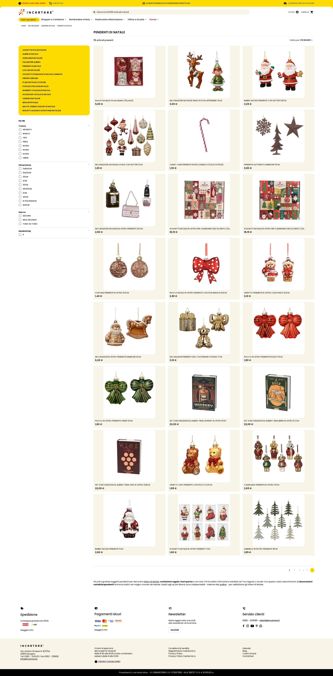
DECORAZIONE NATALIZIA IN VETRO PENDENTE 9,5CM (119, 228)
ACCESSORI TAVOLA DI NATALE (37, 94)
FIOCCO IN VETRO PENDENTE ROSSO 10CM (263, 356)
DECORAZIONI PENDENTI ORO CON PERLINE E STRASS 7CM (196, 356)
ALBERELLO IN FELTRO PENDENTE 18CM (261, 548)
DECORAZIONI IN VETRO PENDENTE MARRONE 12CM (118, 356)
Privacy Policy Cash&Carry (182, 656)
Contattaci (248, 656)
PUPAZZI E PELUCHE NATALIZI (36, 86)
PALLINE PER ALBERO (32, 62)
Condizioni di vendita (178, 648)
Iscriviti (175, 630)
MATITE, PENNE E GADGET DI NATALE (39, 106)
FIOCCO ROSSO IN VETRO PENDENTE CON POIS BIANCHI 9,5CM (198, 292)
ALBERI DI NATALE (30, 54)
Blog (244, 650)
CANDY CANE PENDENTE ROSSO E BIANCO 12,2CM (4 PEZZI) (196, 164)
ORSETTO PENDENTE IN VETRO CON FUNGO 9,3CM (267, 292)
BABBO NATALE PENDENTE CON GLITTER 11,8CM (265, 100)
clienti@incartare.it (270, 620)
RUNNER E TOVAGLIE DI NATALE (36, 90)
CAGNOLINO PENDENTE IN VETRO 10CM (261, 484)
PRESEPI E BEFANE (30, 78)
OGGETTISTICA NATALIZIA (34, 50)
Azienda (246, 648)
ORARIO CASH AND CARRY (33, 3)
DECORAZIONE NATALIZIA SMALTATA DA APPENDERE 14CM (196, 100)
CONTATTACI (57, 3)
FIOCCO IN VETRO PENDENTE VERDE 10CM (114, 420)
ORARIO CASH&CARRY (109, 661)
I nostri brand (249, 653)
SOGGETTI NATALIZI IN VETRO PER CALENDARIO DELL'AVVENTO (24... (200, 228)
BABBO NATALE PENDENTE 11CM (109, 548)
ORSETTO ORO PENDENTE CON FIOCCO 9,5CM (191, 484)
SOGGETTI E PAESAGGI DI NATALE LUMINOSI (42, 74)
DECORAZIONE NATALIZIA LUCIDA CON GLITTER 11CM (119, 164)
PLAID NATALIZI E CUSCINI (34, 82)
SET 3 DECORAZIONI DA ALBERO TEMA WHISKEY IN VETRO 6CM (198, 420)
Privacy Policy (175, 653)
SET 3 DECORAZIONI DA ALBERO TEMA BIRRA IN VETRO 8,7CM (271, 420)
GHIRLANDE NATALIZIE (32, 58)
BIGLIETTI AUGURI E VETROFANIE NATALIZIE (42, 110)
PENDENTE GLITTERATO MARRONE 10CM (262, 164)
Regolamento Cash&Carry (182, 650)
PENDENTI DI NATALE (32, 66)
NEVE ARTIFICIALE (30, 102)
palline (223, 584)
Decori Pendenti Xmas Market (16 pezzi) (114, 100)
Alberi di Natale (151, 581)
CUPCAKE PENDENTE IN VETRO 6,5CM (112, 292)
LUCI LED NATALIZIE (31, 70)
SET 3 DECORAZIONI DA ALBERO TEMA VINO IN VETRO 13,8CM (122, 484)
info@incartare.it (29, 659)
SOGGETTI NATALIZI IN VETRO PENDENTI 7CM (190, 548)
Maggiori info (26, 630)
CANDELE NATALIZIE (31, 98)
